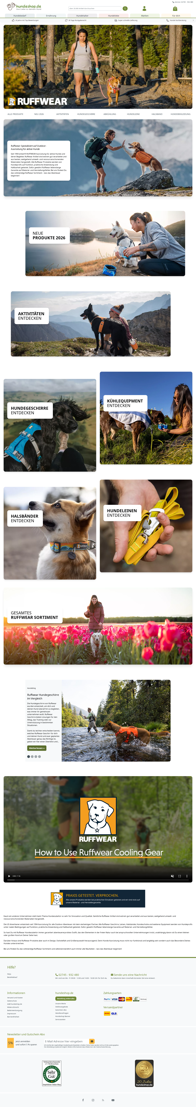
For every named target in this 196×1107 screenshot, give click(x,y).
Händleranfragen (62, 1013)
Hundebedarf (19, 15)
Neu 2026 (39, 114)
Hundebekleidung (180, 114)
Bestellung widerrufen (66, 998)
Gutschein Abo (60, 1010)
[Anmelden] (144, 8)
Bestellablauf (12, 977)
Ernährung (51, 15)
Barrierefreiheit (13, 1017)
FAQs (9, 974)
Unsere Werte (60, 1003)
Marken (144, 15)
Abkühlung (110, 114)
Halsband (157, 114)
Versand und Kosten (15, 998)
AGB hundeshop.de (14, 1004)
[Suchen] (125, 8)
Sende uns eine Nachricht (130, 975)
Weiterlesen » (37, 748)
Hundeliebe (113, 15)
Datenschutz (12, 1001)
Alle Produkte (15, 114)
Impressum (11, 1013)
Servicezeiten (60, 1019)
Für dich (176, 15)
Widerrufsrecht (13, 1007)
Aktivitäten (62, 114)
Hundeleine (133, 114)
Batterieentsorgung (14, 1010)
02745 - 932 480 (69, 975)
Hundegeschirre (86, 114)
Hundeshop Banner (62, 1016)
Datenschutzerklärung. (103, 1047)
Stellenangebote (61, 1007)
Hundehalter (82, 15)
